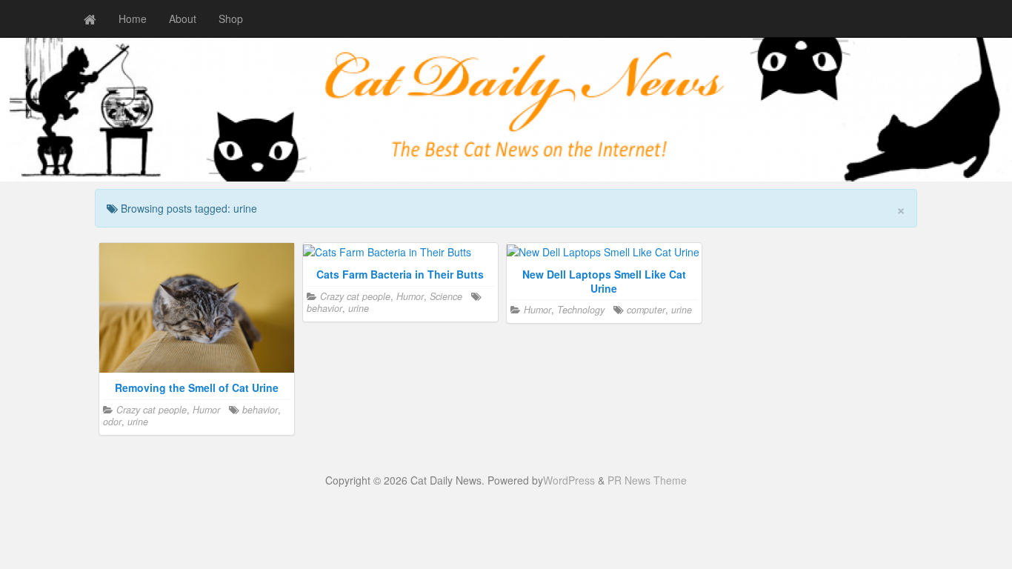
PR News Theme (647, 480)
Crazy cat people (151, 409)
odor (112, 421)
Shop (231, 18)
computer (646, 309)
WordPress (569, 480)
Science (446, 296)
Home (133, 18)
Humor (206, 409)
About (182, 18)
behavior (260, 409)
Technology (581, 309)
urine (137, 421)
